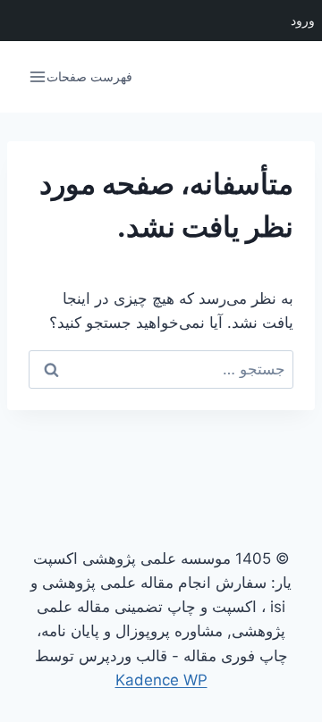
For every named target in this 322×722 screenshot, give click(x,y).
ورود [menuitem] (303, 20)
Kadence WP (161, 680)
